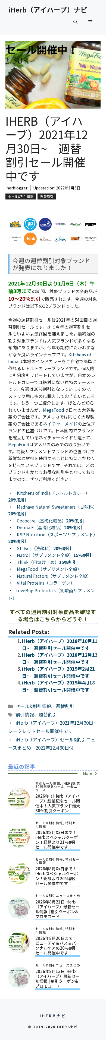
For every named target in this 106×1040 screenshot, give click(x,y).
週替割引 (46, 196)
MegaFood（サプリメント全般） (49, 569)
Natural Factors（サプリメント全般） (54, 576)
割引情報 (24, 714)
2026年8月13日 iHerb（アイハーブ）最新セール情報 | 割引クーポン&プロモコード (57, 978)
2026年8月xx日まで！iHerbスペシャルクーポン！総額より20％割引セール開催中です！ (56, 876)
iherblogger (16, 188)
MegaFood (53, 410)
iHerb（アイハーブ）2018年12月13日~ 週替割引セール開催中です (60, 658)
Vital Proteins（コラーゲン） (46, 582)
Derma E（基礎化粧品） (49, 527)
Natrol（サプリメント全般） (54, 555)
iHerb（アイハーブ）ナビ (47, 9)
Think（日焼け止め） (47, 562)
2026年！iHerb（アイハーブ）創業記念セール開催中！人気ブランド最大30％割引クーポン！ (57, 803)
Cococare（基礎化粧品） (50, 520)
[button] (75, 22)
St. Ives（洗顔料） (44, 548)
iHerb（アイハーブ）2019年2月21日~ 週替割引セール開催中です (58, 672)
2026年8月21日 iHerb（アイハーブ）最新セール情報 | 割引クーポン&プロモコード (57, 909)
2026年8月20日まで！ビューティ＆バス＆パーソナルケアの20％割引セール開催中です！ (57, 945)
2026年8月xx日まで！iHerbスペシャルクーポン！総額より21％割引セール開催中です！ (56, 839)
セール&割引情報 (20, 196)
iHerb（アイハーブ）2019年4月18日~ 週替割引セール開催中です (58, 686)
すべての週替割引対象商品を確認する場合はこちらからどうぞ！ (53, 615)
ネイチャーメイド (60, 423)
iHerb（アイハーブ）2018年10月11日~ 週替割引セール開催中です (60, 644)
